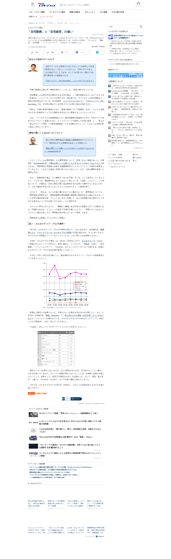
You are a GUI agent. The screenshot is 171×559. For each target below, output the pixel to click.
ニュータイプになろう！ (73, 101)
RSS (136, 155)
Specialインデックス (118, 167)
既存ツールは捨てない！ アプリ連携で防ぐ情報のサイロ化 (95, 503)
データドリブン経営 (57, 12)
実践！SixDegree (52, 315)
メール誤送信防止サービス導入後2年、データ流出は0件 (47, 477)
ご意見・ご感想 (116, 155)
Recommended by (90, 536)
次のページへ (76, 399)
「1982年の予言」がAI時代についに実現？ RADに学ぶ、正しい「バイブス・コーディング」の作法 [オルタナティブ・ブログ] (125, 51)
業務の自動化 (75, 12)
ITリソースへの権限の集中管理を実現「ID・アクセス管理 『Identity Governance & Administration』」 (62, 467)
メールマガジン (116, 164)
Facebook (138, 158)
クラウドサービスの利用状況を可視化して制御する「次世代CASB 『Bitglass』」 (55, 475)
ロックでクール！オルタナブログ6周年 (55, 233)
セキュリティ (90, 12)
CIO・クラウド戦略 (37, 12)
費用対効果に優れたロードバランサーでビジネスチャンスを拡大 (50, 472)
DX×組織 (103, 12)
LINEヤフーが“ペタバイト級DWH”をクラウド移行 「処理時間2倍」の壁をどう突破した (126, 109)
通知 (52, 52)
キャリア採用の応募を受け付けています (124, 64)
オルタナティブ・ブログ (92, 241)
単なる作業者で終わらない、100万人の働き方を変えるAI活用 (36, 503)
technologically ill (40, 163)
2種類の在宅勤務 (41, 393)
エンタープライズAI (46, 17)
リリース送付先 (116, 158)
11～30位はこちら (137, 148)
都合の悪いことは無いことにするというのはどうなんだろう (75, 163)
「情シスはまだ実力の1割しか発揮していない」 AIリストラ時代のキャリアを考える (126, 130)
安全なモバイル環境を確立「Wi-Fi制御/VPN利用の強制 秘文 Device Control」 (54, 470)
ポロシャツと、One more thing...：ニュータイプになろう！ (70, 81)
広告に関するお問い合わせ (120, 161)
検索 (141, 26)
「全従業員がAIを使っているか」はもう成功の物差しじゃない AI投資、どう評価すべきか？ (126, 117)
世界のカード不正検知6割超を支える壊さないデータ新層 (56, 503)
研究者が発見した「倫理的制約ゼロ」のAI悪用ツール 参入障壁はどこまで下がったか (126, 143)
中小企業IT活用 (118, 12)
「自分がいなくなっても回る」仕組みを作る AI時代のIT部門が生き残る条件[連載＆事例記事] (126, 43)
